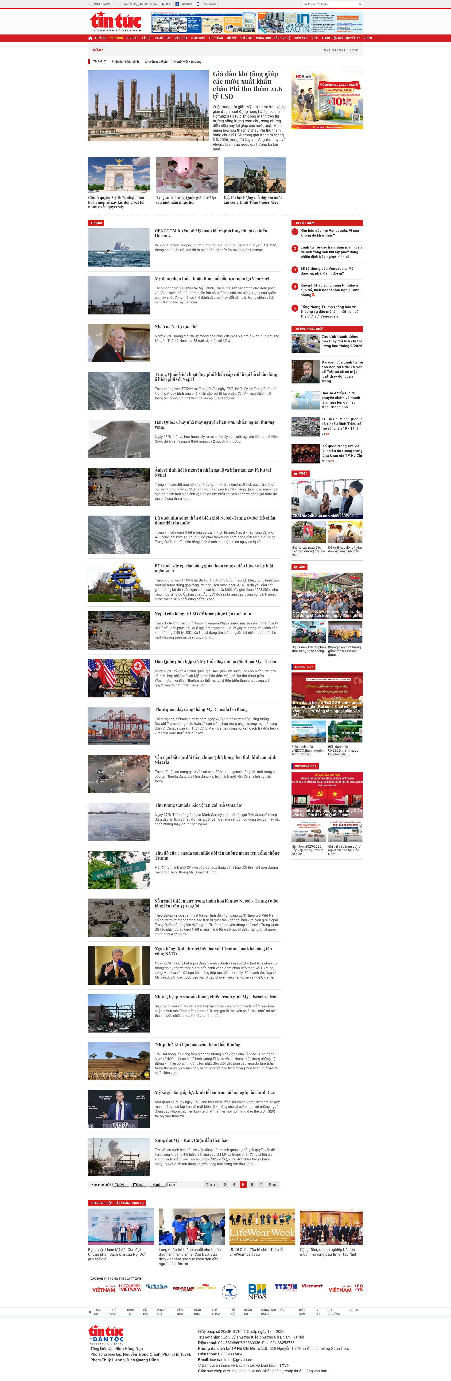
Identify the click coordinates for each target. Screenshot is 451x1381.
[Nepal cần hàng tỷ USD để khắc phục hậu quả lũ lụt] (119, 630)
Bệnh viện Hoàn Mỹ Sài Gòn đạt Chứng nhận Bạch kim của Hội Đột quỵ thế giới (116, 1254)
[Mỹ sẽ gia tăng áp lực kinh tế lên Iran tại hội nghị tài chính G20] (119, 1109)
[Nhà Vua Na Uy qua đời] (119, 343)
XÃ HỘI (147, 38)
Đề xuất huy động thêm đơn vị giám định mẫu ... (345, 551)
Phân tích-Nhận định (125, 61)
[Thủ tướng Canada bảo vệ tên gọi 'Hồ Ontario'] (119, 822)
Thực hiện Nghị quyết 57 (341, 38)
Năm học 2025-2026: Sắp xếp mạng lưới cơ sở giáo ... (307, 850)
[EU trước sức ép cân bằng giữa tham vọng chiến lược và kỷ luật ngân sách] (119, 582)
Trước (212, 1184)
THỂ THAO (215, 38)
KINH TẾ (132, 38)
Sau (272, 1184)
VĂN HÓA (181, 38)
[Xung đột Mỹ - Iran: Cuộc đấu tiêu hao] (119, 1157)
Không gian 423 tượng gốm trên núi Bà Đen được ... (344, 651)
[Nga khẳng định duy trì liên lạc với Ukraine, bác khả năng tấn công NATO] (119, 965)
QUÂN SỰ (246, 38)
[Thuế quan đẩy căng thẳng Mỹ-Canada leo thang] (119, 726)
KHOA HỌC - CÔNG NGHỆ (273, 38)
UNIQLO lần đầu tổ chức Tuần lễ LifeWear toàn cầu (256, 1252)
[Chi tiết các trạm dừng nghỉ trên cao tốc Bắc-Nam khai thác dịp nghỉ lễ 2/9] (345, 831)
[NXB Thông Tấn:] (213, 1292)
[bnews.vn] (240, 1292)
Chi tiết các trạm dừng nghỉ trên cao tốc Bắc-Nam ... (344, 850)
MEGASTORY (304, 667)
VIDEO (368, 38)
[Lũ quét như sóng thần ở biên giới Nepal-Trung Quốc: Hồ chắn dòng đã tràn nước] (119, 535)
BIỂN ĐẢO (301, 38)
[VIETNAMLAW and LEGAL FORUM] (165, 1289)
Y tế (314, 38)
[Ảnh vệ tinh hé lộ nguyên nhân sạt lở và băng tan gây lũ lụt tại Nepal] (119, 487)
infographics (305, 766)
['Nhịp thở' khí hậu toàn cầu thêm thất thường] (119, 1061)
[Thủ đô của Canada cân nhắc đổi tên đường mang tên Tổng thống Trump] (119, 870)
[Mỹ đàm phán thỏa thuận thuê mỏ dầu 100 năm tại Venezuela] (119, 295)
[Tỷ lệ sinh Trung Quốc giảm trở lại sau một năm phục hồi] (187, 175)
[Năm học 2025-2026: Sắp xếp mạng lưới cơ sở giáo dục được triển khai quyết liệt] (309, 831)
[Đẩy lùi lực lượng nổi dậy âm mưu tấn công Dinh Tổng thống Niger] (255, 175)
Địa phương (333, 1312)
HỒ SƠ (231, 38)
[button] (361, 532)
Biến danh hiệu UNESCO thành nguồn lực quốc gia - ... (308, 750)
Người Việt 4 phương (187, 61)
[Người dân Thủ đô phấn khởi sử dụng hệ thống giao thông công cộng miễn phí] (309, 632)
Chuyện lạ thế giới (156, 61)
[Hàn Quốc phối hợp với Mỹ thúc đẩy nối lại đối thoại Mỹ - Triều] (119, 678)
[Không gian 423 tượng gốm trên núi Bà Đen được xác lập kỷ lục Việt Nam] (345, 632)
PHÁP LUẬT (163, 38)
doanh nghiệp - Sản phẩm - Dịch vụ (117, 1203)
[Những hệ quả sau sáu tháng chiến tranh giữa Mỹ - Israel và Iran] (119, 1013)
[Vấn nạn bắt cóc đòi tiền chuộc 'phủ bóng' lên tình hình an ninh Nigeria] (119, 774)
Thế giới (100, 61)
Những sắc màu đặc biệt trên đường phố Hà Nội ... (308, 551)
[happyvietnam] (187, 1286)
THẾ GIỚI (116, 38)
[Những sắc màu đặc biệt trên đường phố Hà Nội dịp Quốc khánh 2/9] (309, 532)
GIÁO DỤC (198, 38)
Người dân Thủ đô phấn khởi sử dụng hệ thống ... (309, 651)
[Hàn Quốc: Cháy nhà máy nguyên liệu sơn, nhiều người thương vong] (119, 439)
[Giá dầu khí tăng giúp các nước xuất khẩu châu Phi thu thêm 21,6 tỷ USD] (148, 105)
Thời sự (100, 38)
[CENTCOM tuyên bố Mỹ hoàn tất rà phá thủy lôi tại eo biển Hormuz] (119, 247)
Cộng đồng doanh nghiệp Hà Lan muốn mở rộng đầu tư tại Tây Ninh (329, 1252)
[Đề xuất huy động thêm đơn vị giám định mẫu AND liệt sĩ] (345, 532)
